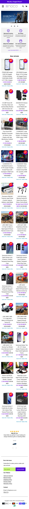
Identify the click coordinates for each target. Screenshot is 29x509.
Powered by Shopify (20, 500)
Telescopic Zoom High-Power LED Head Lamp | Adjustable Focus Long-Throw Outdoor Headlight (22, 379)
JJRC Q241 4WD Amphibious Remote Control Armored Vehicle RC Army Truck (21, 229)
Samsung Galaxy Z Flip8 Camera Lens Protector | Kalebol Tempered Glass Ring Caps (7, 259)
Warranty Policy (7, 483)
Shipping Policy (7, 479)
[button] (13, 448)
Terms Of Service (8, 475)
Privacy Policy (7, 481)
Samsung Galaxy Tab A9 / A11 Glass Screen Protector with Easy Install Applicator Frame (22, 349)
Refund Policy (7, 477)
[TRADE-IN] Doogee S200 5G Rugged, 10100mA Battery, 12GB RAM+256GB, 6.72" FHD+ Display (7, 76)
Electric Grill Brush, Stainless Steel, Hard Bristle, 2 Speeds (7, 377)
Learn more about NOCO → (14, 50)
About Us (5, 492)
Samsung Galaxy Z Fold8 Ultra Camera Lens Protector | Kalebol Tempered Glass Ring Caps (21, 259)
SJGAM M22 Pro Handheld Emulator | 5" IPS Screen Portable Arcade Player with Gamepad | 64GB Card (7, 167)
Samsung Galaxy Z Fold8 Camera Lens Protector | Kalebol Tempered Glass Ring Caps (7, 290)
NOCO (14, 500)
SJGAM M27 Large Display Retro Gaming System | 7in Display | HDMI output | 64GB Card (22, 135)
